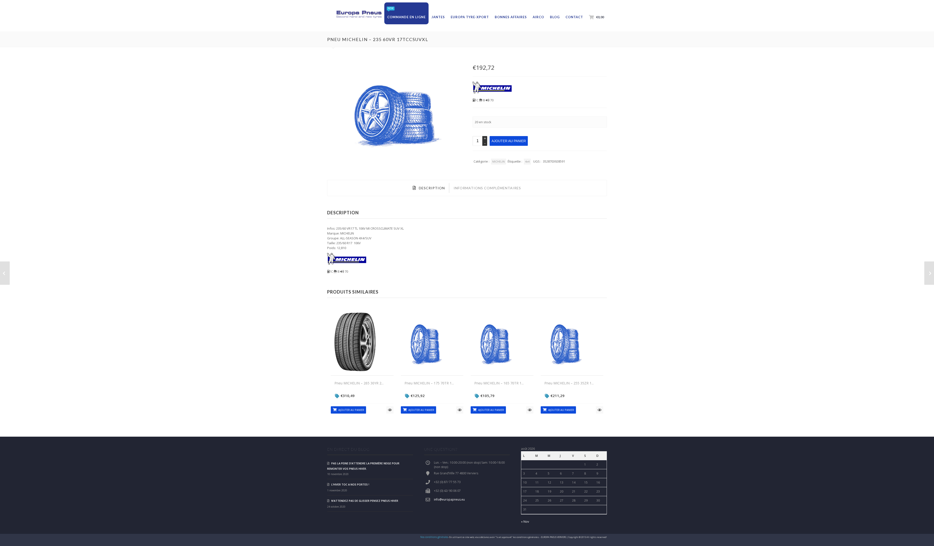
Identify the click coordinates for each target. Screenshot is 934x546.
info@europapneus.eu (449, 499)
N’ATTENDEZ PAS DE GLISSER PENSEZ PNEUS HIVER (364, 501)
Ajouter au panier (509, 141)
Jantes (438, 17)
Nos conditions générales (434, 537)
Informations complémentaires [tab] (487, 188)
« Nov (525, 522)
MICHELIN (498, 161)
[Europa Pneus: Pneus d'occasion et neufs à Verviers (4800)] (358, 14)
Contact (574, 17)
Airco (538, 17)
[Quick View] (390, 410)
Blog (555, 17)
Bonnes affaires (511, 17)
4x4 (527, 161)
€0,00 (600, 17)
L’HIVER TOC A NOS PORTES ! (350, 484)
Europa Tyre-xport (470, 17)
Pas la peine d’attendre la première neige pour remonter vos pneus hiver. (363, 465)
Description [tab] (431, 188)
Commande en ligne (406, 17)
